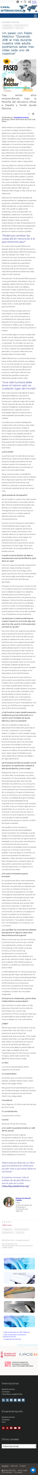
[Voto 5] (11, 1222)
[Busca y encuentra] (25, 2)
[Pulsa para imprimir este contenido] (33, 114)
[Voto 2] (5, 1222)
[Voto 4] (9, 1222)
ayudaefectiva (8, 28)
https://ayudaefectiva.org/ (15, 1186)
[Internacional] (19, 12)
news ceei (19, 28)
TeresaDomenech (21, 117)
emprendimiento (21, 25)
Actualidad (6, 22)
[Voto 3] (7, 1222)
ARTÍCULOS (19, 1259)
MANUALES (19, 1273)
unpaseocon (7, 25)
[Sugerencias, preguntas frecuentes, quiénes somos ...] (18, 2)
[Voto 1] (3, 1222)
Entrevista (15, 22)
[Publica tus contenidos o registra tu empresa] (21, 2)
